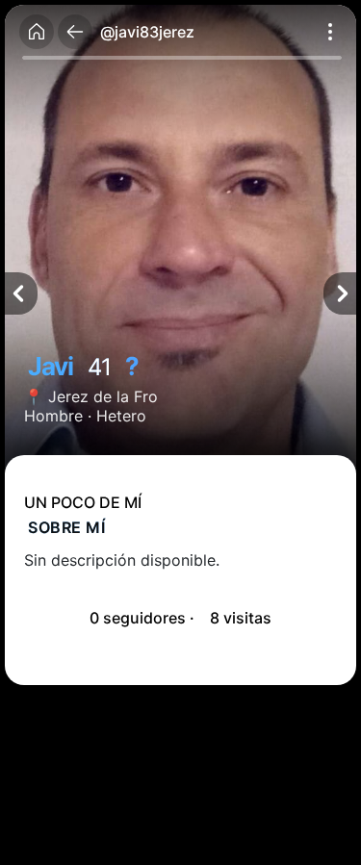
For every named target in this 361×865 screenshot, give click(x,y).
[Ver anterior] (21, 293)
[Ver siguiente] (339, 293)
